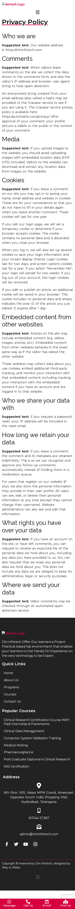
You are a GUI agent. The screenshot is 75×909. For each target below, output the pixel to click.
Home (8, 673)
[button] (37, 12)
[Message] (9, 902)
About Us (11, 680)
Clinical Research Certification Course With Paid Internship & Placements (36, 722)
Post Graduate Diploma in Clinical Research (37, 759)
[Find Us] (65, 902)
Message (9, 905)
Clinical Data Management (24, 731)
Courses (10, 694)
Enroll (47, 905)
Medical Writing (16, 745)
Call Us (28, 905)
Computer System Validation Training (32, 738)
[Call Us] (28, 902)
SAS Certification (16, 766)
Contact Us (12, 701)
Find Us (65, 905)
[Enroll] (47, 902)
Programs (11, 687)
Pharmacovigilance (18, 752)
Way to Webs (11, 867)
